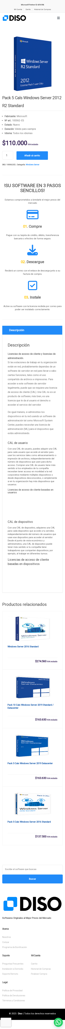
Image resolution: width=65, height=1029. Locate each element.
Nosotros (6, 937)
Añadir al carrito (32, 155)
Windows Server (32, 165)
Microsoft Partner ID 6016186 (32, 5)
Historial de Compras (42, 9)
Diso (20, 1013)
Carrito (28, 9)
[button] (58, 1022)
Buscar (32, 879)
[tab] (32, 330)
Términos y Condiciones (13, 1000)
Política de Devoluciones (13, 995)
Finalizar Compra (39, 974)
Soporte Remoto (10, 974)
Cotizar (5, 942)
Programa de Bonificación (14, 947)
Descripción (16, 330)
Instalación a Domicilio (12, 969)
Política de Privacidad (12, 990)
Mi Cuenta (18, 9)
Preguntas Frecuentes (12, 964)
